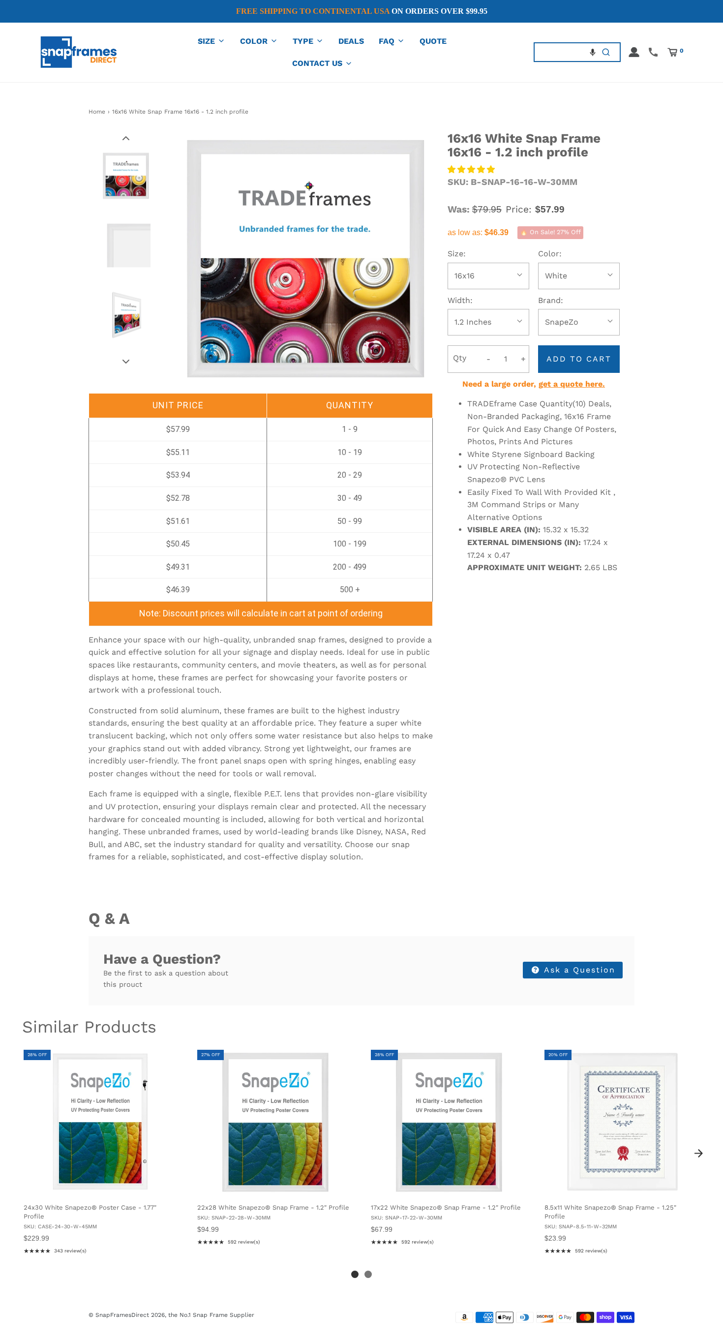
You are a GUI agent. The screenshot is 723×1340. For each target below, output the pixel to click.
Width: (460, 300)
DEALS (351, 41)
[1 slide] (355, 1274)
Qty (459, 358)
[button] (592, 52)
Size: (457, 253)
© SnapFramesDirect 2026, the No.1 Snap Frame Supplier (171, 1314)
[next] (698, 1153)
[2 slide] (368, 1274)
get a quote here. (572, 384)
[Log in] (634, 52)
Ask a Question (578, 970)
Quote (433, 41)
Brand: (550, 300)
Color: (550, 253)
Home (97, 111)
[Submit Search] (606, 51)
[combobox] (563, 52)
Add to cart (578, 359)
